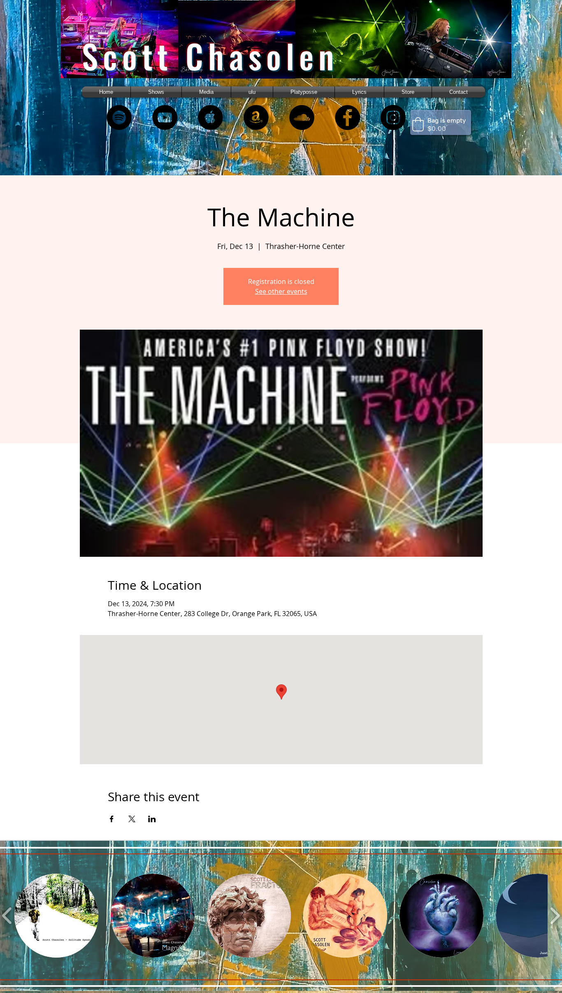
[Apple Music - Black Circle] (210, 117)
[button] (206, 92)
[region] (130, 46)
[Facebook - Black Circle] (347, 117)
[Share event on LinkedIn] (152, 819)
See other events (281, 291)
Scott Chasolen (210, 56)
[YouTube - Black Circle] (164, 117)
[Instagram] (393, 117)
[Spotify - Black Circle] (119, 117)
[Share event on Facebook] (112, 819)
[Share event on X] (132, 819)
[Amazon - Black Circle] (256, 117)
